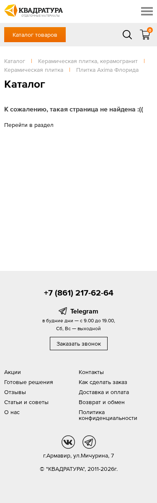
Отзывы (15, 392)
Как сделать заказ (103, 382)
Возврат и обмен (102, 402)
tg (89, 442)
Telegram (84, 311)
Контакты (91, 372)
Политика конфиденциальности (108, 415)
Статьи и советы (26, 402)
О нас (12, 412)
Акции (12, 372)
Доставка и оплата (104, 392)
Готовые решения (28, 382)
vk (68, 442)
